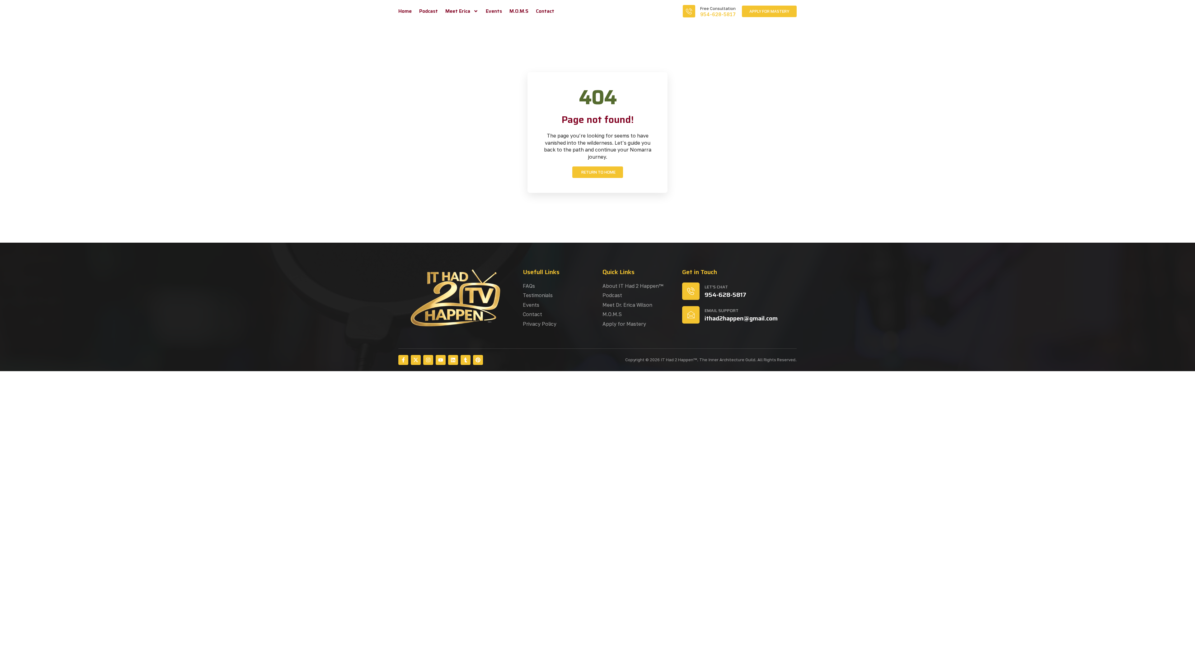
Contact (545, 11)
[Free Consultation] (689, 11)
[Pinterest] (478, 360)
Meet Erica (457, 11)
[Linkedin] (453, 360)
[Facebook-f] (403, 360)
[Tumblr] (466, 360)
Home (405, 11)
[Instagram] (428, 360)
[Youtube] (441, 360)
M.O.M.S (518, 11)
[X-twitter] (416, 360)
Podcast (428, 11)
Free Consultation (718, 8)
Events (494, 11)
